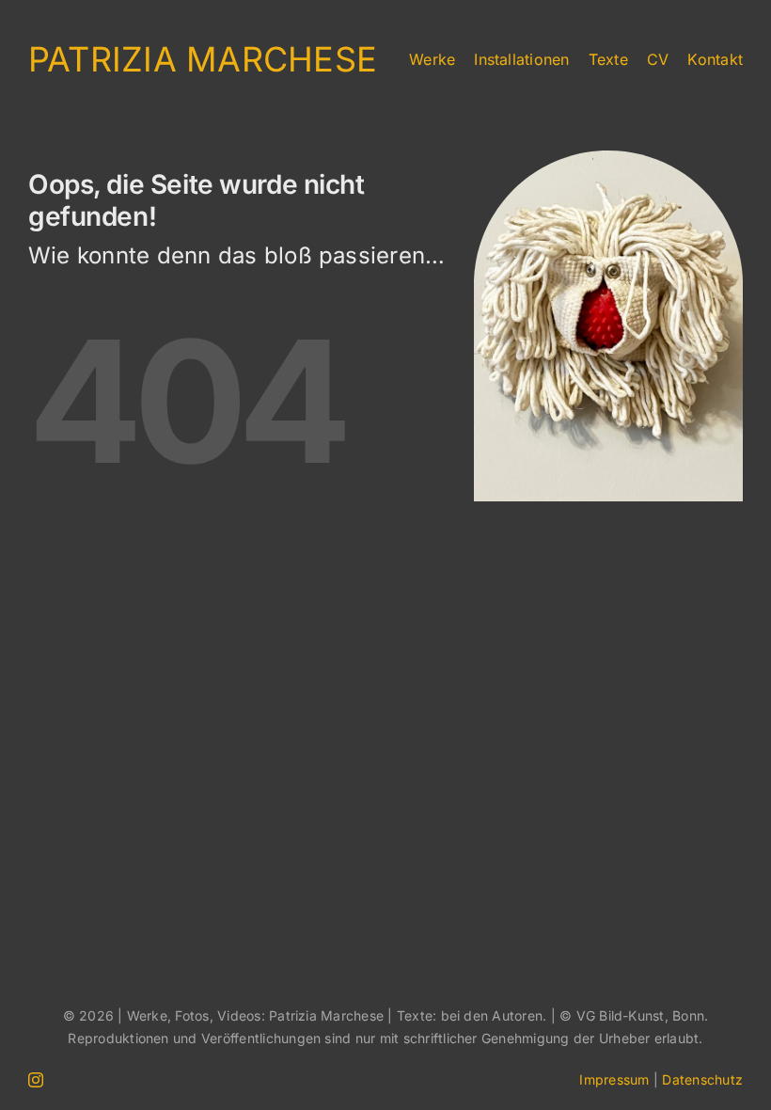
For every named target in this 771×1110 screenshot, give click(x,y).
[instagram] (35, 1079)
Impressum (614, 1079)
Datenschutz (702, 1079)
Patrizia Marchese (202, 59)
